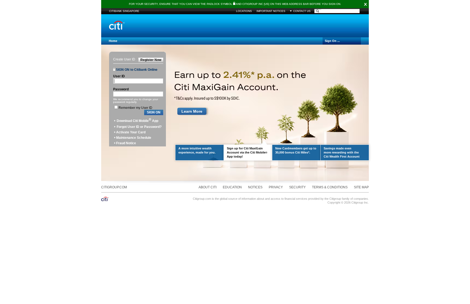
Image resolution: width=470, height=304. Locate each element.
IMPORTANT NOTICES (270, 11)
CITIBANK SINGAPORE (124, 11)
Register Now (150, 60)
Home (113, 40)
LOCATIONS (244, 11)
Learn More (191, 111)
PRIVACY (276, 187)
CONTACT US (302, 11)
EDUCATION (232, 187)
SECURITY (297, 187)
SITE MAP (361, 187)
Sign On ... (332, 40)
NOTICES (255, 187)
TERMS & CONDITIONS (330, 187)
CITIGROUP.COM (114, 187)
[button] (153, 112)
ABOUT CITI (208, 187)
